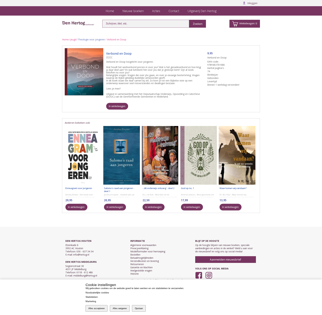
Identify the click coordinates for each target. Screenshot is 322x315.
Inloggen (252, 3)
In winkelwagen (117, 106)
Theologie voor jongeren (91, 39)
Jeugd (73, 39)
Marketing (91, 301)
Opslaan (139, 308)
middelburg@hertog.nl (85, 275)
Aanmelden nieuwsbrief (225, 259)
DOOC (109, 57)
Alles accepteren (96, 308)
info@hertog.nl (81, 254)
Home (65, 39)
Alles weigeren (120, 308)
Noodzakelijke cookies (97, 292)
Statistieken (92, 297)
